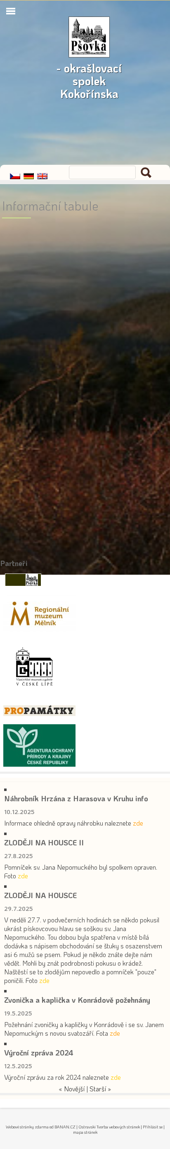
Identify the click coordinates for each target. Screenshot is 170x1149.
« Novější (72, 1088)
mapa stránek (85, 1132)
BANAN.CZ (65, 1127)
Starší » (100, 1088)
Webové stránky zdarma (27, 1127)
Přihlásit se (153, 1127)
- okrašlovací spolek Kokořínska (89, 63)
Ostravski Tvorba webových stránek (109, 1127)
